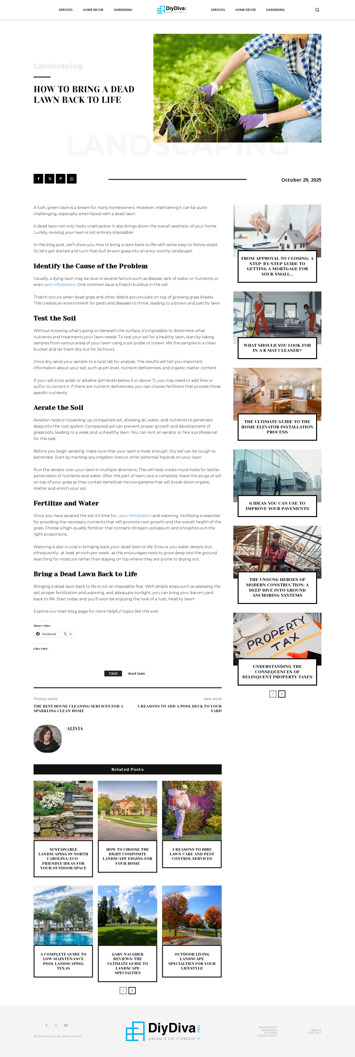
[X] (49, 179)
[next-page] (132, 990)
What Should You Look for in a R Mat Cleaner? (277, 348)
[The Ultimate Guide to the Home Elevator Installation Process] (277, 394)
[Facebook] (38, 179)
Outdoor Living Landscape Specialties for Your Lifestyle (192, 961)
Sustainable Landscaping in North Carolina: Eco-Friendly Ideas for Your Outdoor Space (63, 858)
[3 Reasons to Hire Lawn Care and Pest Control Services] (191, 810)
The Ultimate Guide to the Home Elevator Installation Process (277, 426)
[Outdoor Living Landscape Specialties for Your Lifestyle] (191, 915)
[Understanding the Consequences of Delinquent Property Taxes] (277, 639)
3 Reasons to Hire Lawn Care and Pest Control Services (192, 854)
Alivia (75, 728)
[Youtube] (65, 1025)
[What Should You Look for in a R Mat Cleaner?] (277, 317)
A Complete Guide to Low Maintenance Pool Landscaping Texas (63, 961)
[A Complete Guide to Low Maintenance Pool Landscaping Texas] (63, 915)
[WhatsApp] (72, 179)
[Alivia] (48, 739)
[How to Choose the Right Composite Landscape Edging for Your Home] (127, 810)
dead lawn (136, 673)
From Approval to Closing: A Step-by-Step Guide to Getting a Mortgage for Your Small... (277, 266)
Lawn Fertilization (134, 515)
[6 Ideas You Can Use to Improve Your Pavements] (277, 475)
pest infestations (60, 284)
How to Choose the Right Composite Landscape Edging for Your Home (127, 856)
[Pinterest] (60, 179)
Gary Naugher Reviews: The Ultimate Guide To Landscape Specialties (127, 963)
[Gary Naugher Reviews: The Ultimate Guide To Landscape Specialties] (127, 915)
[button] (317, 9)
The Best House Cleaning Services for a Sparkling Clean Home (78, 708)
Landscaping (58, 66)
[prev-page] (123, 990)
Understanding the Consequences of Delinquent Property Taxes (277, 671)
